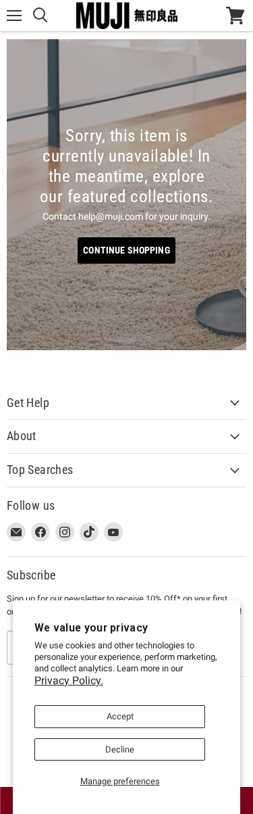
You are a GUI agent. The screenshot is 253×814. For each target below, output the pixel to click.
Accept (120, 716)
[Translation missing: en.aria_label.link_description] (126, 194)
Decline (119, 749)
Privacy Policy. (68, 680)
